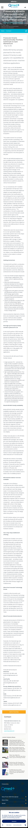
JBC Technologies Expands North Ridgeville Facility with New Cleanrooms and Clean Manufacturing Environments (17, 749)
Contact (8, 31)
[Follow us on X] (25, 25)
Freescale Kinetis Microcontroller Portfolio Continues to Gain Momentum (9, 27)
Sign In (25, 7)
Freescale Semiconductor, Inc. (14, 23)
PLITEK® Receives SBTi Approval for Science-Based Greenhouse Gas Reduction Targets (17, 771)
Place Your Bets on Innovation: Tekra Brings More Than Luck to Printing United (17, 756)
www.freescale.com (9, 731)
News (7, 25)
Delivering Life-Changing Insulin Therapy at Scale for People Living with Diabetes (17, 764)
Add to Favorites (14, 712)
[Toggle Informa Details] (14, 1)
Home (4, 25)
